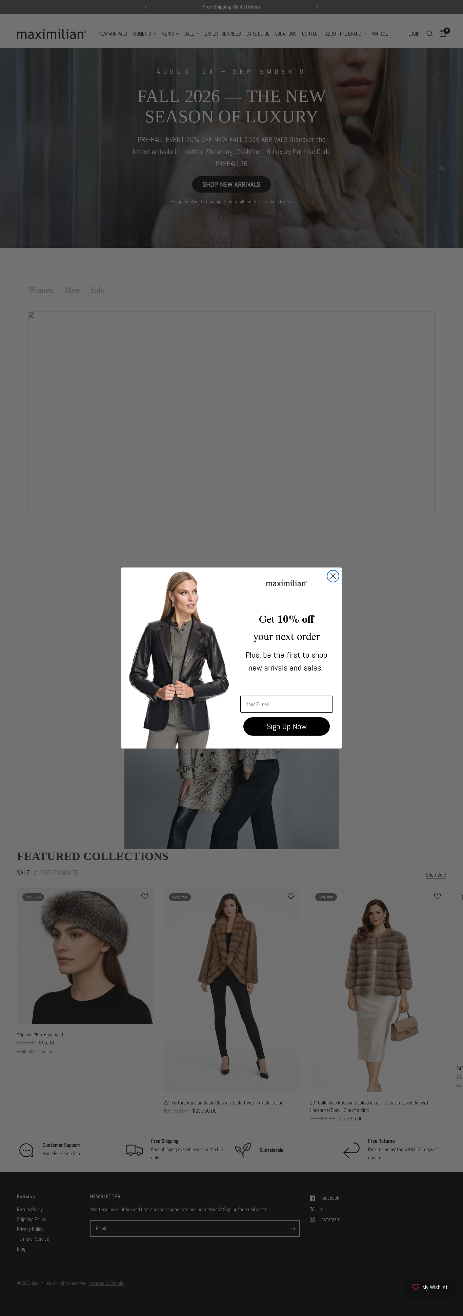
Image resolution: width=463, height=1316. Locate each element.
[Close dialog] (333, 576)
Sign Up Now (287, 726)
